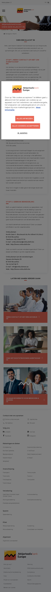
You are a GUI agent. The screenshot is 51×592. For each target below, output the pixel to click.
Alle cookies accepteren (25, 126)
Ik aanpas (22, 133)
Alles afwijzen (25, 118)
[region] (25, 110)
